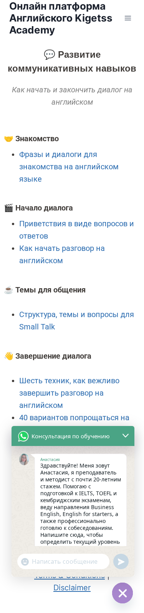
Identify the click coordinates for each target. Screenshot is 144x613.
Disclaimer (72, 587)
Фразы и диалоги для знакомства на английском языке (69, 167)
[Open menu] (128, 18)
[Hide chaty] (122, 593)
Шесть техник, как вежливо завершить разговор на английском (69, 393)
